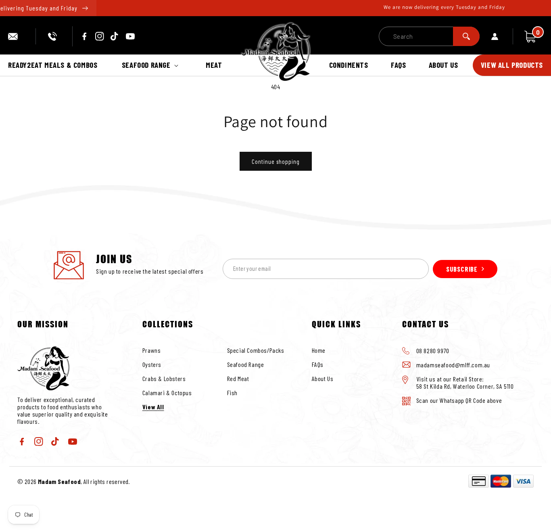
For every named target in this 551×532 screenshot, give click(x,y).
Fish (232, 392)
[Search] (466, 36)
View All (153, 407)
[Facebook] (84, 36)
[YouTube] (130, 36)
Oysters (151, 364)
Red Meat (238, 378)
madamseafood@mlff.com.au (15, 36)
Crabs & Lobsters (164, 378)
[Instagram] (99, 36)
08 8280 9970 (54, 36)
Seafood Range (245, 364)
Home (319, 350)
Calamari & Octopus (167, 392)
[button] (152, 65)
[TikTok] (115, 36)
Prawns (151, 350)
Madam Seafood (59, 481)
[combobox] (429, 36)
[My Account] (502, 36)
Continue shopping (276, 161)
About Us (323, 378)
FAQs (318, 364)
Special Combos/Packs (255, 350)
